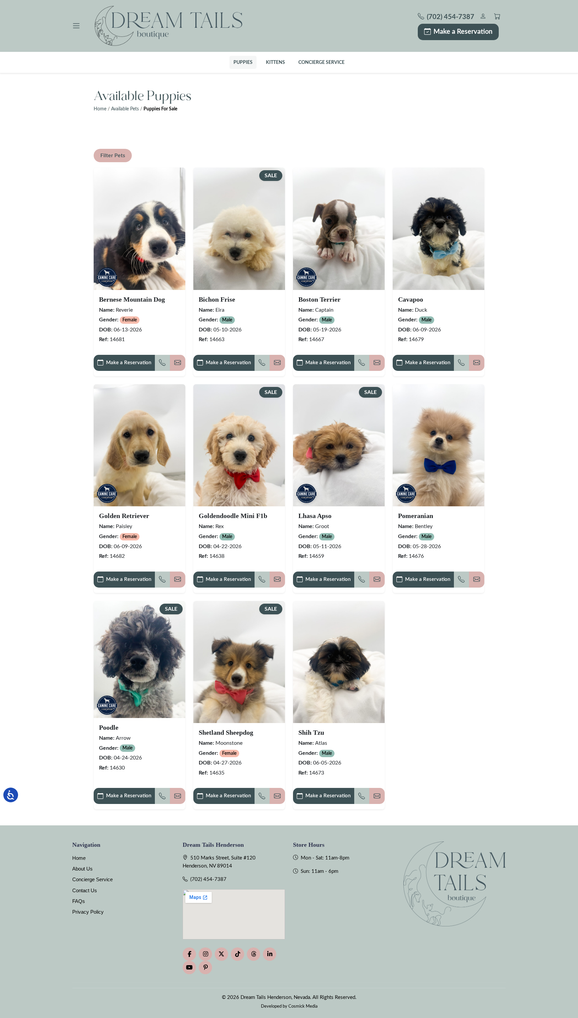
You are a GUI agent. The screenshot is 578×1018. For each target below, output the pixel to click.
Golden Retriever (124, 515)
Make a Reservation (463, 31)
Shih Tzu (311, 732)
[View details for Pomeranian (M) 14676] (438, 445)
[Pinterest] (205, 967)
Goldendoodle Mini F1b (233, 515)
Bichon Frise (217, 299)
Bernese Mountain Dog (132, 299)
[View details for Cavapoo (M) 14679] (438, 229)
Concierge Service (321, 62)
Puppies (243, 62)
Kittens (275, 62)
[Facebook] (189, 954)
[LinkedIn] (269, 954)
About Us (82, 869)
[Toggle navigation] (76, 26)
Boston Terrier (319, 299)
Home (100, 109)
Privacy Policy (88, 912)
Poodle (108, 727)
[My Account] (483, 17)
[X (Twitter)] (221, 954)
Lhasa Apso (314, 515)
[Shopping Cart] (497, 17)
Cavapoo (410, 299)
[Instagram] (205, 954)
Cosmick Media (302, 1006)
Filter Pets (112, 155)
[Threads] (253, 954)
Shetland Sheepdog (226, 732)
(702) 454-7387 (208, 879)
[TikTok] (237, 954)
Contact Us (84, 890)
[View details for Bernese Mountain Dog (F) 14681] (139, 229)
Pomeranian (415, 515)
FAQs (78, 901)
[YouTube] (189, 967)
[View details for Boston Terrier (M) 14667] (339, 229)
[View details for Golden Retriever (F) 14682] (139, 445)
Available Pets (125, 109)
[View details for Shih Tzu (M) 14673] (339, 662)
